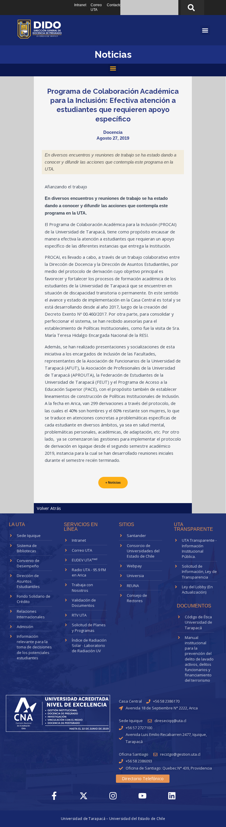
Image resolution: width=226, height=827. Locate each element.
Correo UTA (96, 7)
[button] (113, 68)
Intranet (80, 5)
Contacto (114, 5)
